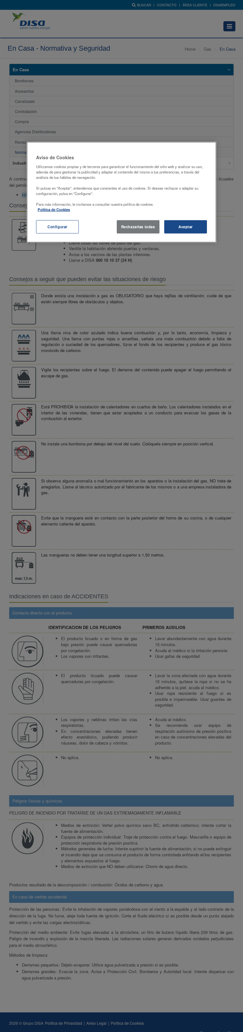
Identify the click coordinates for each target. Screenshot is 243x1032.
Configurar (57, 226)
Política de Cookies (54, 209)
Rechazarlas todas (138, 226)
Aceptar (185, 226)
